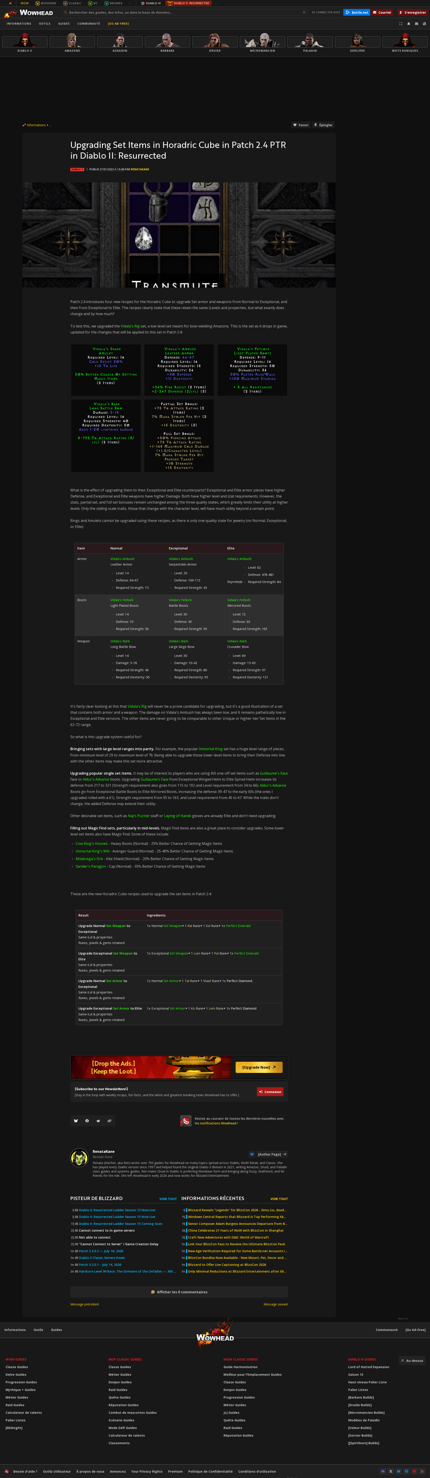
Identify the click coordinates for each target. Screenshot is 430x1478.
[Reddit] (98, 1120)
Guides (64, 24)
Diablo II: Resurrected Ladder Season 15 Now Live (117, 1210)
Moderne (48, 3)
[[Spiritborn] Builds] (363, 1443)
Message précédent (84, 1304)
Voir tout (168, 1199)
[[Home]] (30, 12)
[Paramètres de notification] (408, 23)
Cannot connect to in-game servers (107, 1230)
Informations (19, 24)
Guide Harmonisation (241, 1367)
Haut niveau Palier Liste (367, 1382)
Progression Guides (21, 1382)
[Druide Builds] (360, 1405)
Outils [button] (44, 24)
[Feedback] (416, 23)
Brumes (116, 3)
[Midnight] (14, 1428)
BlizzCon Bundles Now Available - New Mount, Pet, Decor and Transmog (238, 1258)
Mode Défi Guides (123, 1428)
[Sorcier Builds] (360, 1435)
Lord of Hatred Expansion (368, 1367)
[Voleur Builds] (359, 1428)
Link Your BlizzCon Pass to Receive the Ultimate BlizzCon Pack (236, 1244)
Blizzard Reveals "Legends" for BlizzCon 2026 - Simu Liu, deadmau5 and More (238, 1210)
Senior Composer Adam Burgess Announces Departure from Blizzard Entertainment (238, 1224)
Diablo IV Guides (362, 1359)
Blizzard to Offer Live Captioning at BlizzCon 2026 (227, 1265)
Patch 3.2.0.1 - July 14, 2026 (100, 1265)
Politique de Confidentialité (210, 1471)
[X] (390, 1471)
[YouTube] (414, 1471)
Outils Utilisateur (57, 1471)
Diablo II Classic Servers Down (102, 1258)
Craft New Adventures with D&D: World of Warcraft (228, 1237)
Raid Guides (15, 1405)
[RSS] (422, 1471)
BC (96, 3)
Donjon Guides (120, 1382)
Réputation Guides (124, 1405)
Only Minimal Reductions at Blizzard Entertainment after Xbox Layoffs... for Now (238, 1271)
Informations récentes (212, 1198)
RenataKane (140, 169)
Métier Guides (17, 1397)
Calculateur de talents (24, 1412)
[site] (185, 1120)
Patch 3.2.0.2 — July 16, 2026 (101, 1251)
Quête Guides (120, 1397)
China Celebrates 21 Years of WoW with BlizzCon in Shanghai (236, 1230)
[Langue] (424, 23)
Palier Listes (16, 1420)
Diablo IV (153, 3)
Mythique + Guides (21, 1390)
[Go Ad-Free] (118, 24)
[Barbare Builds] (361, 1397)
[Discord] (383, 1471)
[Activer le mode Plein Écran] (401, 23)
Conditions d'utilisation (257, 1471)
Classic (75, 3)
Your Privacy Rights (147, 1471)
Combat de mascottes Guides (133, 1412)
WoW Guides (16, 1359)
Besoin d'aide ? (25, 1471)
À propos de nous (90, 1471)
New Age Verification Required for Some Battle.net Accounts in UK (238, 1251)
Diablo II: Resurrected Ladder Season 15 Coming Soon (120, 1224)
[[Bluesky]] (76, 1120)
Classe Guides (17, 1367)
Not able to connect (95, 1237)
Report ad (403, 1319)
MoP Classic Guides (125, 1359)
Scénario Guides (121, 1420)
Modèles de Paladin (364, 1420)
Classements (119, 1443)
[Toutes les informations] (10, 3)
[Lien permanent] (109, 1120)
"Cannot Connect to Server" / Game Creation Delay (119, 1244)
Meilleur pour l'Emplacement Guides (253, 1374)
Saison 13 (355, 1374)
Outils (38, 1330)
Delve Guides (16, 1374)
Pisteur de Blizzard (96, 1198)
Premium (175, 1471)
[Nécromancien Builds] (366, 1412)
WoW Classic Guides (241, 1359)
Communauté (88, 24)
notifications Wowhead (218, 1123)
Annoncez (118, 1471)
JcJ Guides (231, 1412)
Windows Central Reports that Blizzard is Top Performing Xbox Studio (238, 1217)
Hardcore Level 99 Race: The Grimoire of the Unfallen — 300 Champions (128, 1271)
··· (129, 3)
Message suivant (276, 1304)
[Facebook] (87, 1120)
